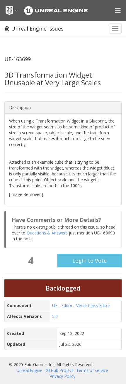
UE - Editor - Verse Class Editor (81, 305)
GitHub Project (59, 370)
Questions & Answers (47, 233)
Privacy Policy (62, 376)
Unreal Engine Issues (37, 28)
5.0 (55, 316)
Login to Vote (89, 260)
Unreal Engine (29, 370)
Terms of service (92, 370)
